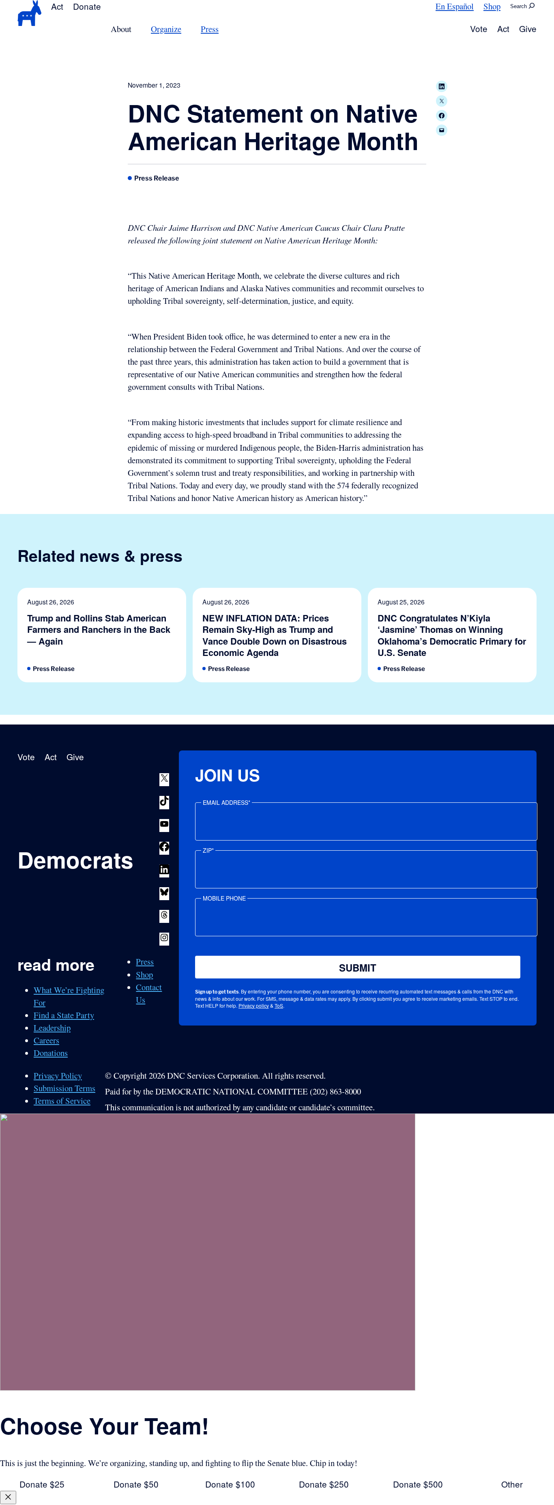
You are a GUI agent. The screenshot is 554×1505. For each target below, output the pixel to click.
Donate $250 (324, 1484)
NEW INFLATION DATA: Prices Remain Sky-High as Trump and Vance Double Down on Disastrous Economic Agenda (274, 635)
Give (528, 28)
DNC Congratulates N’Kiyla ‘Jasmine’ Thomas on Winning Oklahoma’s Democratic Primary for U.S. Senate (452, 635)
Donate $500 (418, 1484)
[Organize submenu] (186, 29)
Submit (357, 967)
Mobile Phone (224, 898)
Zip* (208, 850)
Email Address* (226, 802)
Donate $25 (41, 1484)
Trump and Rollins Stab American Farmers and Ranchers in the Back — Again (98, 629)
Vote (478, 28)
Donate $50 (136, 1484)
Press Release (156, 178)
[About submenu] (136, 29)
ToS (279, 1005)
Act (57, 6)
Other (512, 1484)
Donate (87, 6)
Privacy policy (253, 1005)
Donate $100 (230, 1484)
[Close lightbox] (8, 1497)
